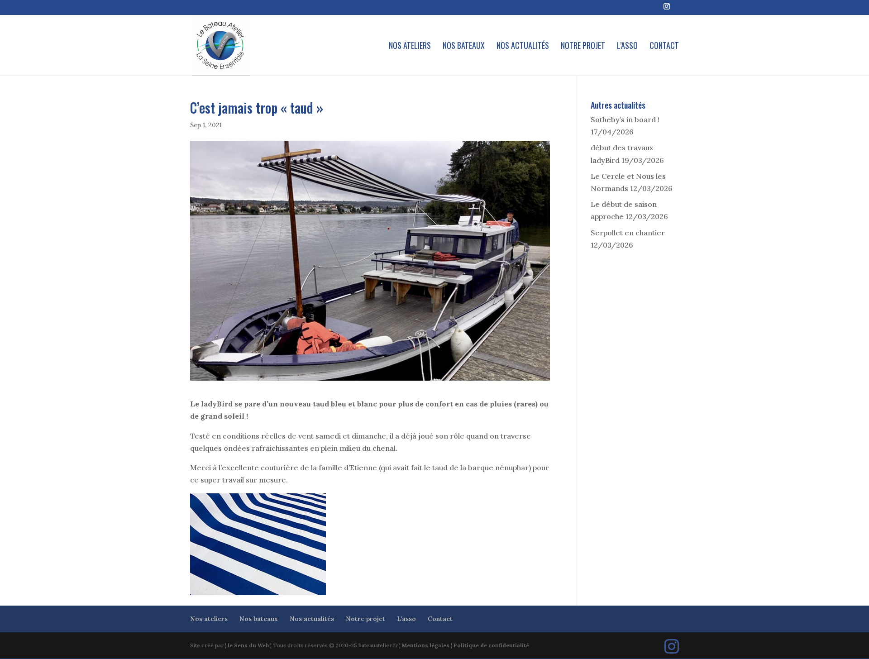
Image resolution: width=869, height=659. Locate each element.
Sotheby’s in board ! (625, 119)
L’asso (627, 46)
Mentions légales (425, 645)
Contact (664, 46)
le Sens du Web (248, 645)
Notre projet (583, 46)
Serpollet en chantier (628, 232)
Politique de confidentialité (491, 645)
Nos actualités (523, 46)
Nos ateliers (410, 46)
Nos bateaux (464, 46)
